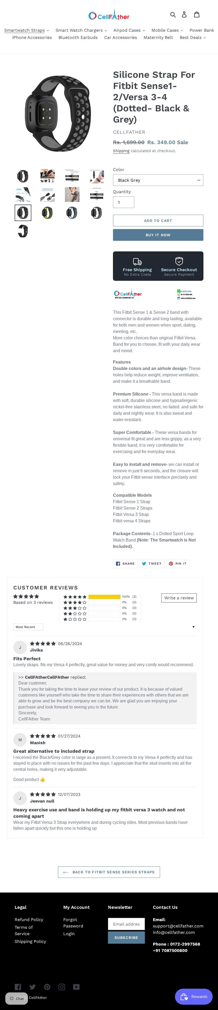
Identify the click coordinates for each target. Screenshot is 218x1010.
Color (118, 169)
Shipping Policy (30, 941)
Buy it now (158, 235)
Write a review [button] (179, 597)
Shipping (121, 150)
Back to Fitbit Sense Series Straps (113, 872)
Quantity (122, 191)
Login (69, 933)
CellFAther (38, 998)
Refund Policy (29, 919)
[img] (43, 643)
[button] (75, 596)
